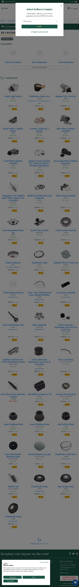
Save (39, 26)
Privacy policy (44, 562)
